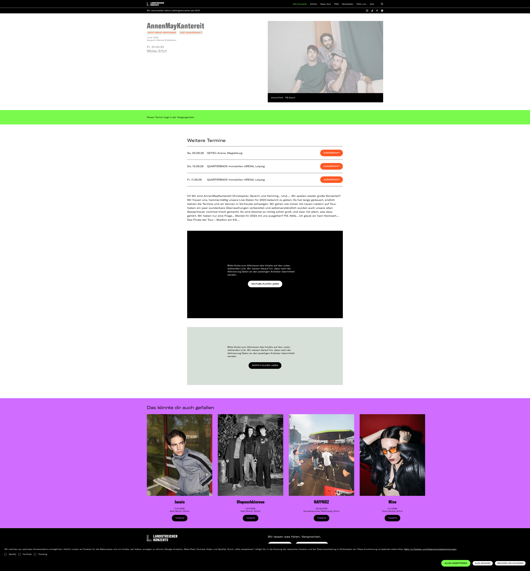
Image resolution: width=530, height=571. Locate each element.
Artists (313, 4)
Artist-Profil (277, 97)
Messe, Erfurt (157, 50)
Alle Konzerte (300, 4)
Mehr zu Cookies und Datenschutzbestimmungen (430, 549)
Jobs (372, 4)
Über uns (361, 4)
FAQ (336, 4)
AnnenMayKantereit (175, 25)
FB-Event (290, 97)
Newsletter (347, 4)
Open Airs (325, 4)
